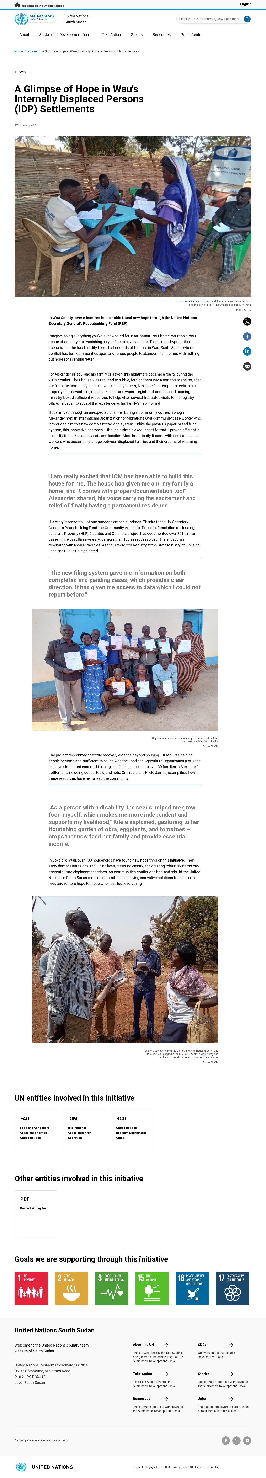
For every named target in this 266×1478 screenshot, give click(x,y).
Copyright (150, 1467)
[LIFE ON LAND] (153, 1288)
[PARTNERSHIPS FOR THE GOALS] (233, 1288)
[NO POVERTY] (32, 1288)
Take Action (142, 1374)
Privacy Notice (180, 1467)
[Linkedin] (247, 351)
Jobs (202, 1399)
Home (19, 51)
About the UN (143, 1345)
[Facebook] (247, 336)
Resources (141, 1399)
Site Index (195, 1467)
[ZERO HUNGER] (72, 1288)
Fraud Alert (164, 1467)
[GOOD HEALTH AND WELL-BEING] (113, 1288)
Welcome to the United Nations (42, 5)
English (245, 4)
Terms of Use (211, 1467)
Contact (138, 1467)
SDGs (202, 1345)
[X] (247, 321)
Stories (32, 51)
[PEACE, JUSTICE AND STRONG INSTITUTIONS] (193, 1288)
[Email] (247, 366)
